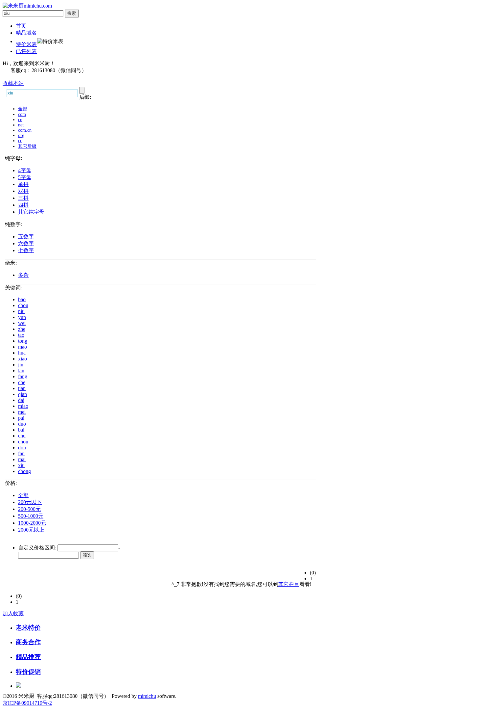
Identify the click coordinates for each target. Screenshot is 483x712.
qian (22, 394)
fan (21, 453)
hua (22, 353)
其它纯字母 (31, 212)
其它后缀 (27, 146)
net (21, 124)
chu (22, 435)
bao (22, 299)
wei (22, 323)
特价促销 (28, 671)
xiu (21, 465)
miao (23, 406)
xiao (22, 358)
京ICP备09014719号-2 (27, 703)
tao (21, 335)
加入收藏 (13, 613)
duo (22, 424)
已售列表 (26, 51)
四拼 (23, 205)
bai (21, 430)
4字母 (24, 170)
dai (21, 400)
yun (22, 317)
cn (20, 119)
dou (22, 447)
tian (22, 388)
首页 (21, 26)
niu (21, 311)
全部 (22, 108)
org (21, 135)
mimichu (147, 696)
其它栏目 (288, 584)
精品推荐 (28, 656)
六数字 (26, 243)
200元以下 (30, 502)
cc (20, 140)
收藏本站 (13, 83)
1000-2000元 (32, 523)
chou (23, 305)
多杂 (23, 275)
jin (20, 364)
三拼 (23, 198)
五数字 (26, 236)
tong (22, 341)
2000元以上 (31, 530)
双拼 (23, 191)
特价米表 (26, 44)
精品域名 (26, 33)
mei (22, 412)
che (21, 382)
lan (21, 370)
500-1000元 (30, 516)
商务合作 (28, 642)
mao (22, 347)
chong (24, 471)
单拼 (23, 184)
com (22, 114)
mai (22, 459)
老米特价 (28, 627)
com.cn (25, 130)
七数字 (26, 250)
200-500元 (29, 509)
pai (21, 418)
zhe (21, 329)
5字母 (24, 177)
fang (22, 376)
